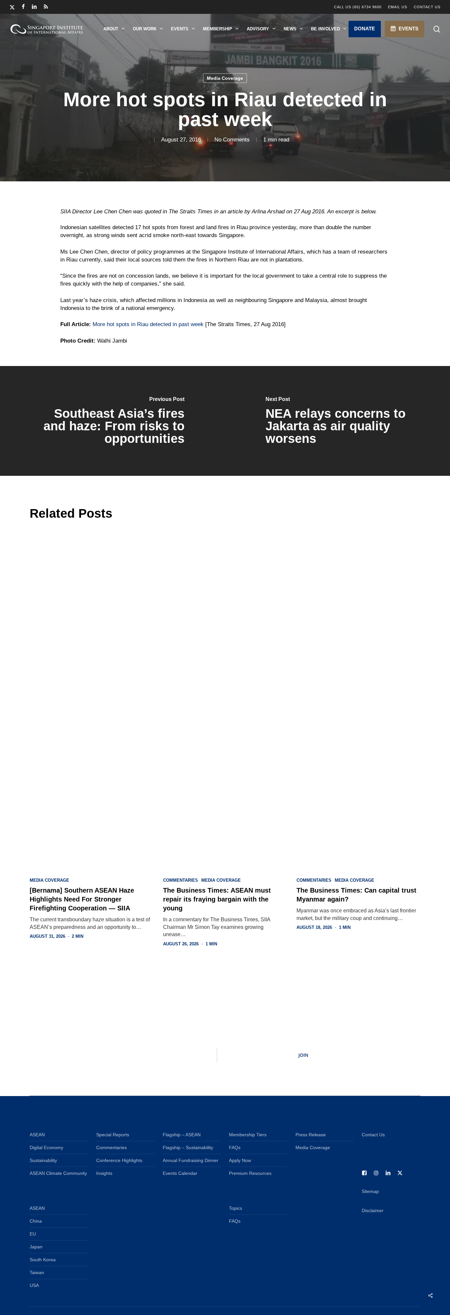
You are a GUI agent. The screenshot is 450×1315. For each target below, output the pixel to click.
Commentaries (180, 880)
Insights (104, 1173)
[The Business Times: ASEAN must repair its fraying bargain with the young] (225, 697)
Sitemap (370, 1191)
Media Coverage (225, 78)
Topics (235, 1208)
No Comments (232, 140)
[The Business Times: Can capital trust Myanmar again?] (358, 697)
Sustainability (43, 1160)
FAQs (234, 1147)
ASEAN (37, 1134)
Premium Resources (250, 1173)
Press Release (310, 1134)
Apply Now (240, 1160)
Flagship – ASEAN (182, 1134)
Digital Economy (46, 1147)
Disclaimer (372, 1210)
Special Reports (112, 1134)
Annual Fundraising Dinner (190, 1160)
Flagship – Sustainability (188, 1147)
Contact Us (373, 1134)
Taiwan (37, 1272)
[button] (365, 29)
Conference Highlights (119, 1160)
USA (34, 1285)
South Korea (43, 1259)
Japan (36, 1246)
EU (33, 1234)
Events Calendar (180, 1173)
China (36, 1221)
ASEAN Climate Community (58, 1173)
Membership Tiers (248, 1134)
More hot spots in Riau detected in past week (148, 324)
